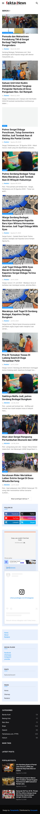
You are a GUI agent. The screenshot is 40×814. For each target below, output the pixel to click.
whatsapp (7, 655)
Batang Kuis (20, 718)
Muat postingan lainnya (19, 499)
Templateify (14, 810)
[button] (3, 3)
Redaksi (7, 637)
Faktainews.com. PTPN (20, 734)
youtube (7, 659)
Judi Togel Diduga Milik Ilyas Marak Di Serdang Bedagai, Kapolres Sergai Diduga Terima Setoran (19, 271)
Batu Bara (20, 722)
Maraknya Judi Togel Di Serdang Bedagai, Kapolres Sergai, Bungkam (19, 314)
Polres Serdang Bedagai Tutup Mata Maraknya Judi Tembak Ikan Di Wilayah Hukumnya (18, 176)
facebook (7, 653)
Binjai (20, 726)
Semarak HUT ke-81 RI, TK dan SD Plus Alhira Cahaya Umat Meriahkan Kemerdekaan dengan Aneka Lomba (27, 794)
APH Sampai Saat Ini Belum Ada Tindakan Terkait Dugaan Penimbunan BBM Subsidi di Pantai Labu (26, 781)
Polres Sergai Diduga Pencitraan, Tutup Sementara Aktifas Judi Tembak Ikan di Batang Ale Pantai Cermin (18, 134)
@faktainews (10, 568)
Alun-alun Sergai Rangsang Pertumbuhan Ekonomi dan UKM (19, 438)
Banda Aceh (20, 714)
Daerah (20, 730)
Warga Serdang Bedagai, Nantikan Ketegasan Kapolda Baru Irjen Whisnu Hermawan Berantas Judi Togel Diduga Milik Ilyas (20, 223)
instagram (7, 657)
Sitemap (7, 694)
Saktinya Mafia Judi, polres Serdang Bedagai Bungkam (16, 397)
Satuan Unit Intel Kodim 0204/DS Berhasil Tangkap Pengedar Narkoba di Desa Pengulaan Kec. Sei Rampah (17, 87)
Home (6, 633)
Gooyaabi (33, 810)
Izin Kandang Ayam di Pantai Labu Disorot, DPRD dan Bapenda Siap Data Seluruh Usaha (26, 767)
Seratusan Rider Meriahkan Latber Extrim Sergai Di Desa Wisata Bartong (17, 478)
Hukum (20, 738)
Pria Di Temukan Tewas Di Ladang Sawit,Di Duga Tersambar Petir (16, 358)
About (6, 635)
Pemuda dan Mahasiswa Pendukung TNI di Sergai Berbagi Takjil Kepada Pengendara (15, 41)
